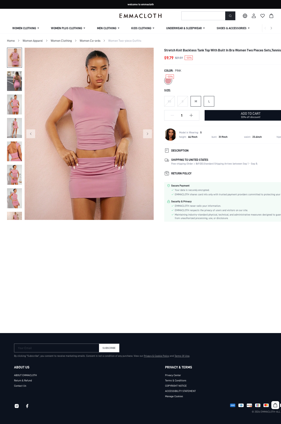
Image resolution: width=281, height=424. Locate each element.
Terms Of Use (182, 355)
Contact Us (20, 385)
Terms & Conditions (175, 380)
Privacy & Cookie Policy (156, 355)
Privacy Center (173, 375)
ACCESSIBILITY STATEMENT (180, 391)
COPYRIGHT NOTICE (176, 385)
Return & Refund (23, 380)
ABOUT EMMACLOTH (25, 375)
